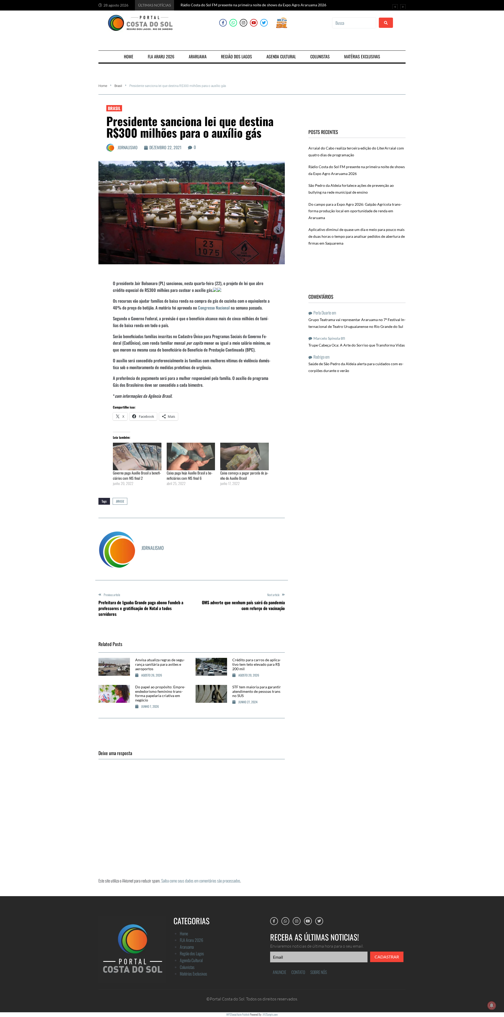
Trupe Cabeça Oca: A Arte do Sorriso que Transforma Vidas (356, 345)
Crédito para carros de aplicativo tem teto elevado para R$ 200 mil (256, 664)
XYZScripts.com (270, 1014)
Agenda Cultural (191, 960)
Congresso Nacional (214, 307)
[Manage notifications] (491, 1005)
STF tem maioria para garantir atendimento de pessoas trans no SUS (256, 691)
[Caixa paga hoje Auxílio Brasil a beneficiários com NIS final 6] (191, 456)
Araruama (187, 947)
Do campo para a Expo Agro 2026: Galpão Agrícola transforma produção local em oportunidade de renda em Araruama (355, 211)
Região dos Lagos (192, 953)
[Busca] (354, 22)
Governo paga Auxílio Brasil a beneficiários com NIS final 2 (137, 475)
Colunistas (187, 967)
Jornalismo (128, 147)
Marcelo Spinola (326, 338)
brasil (120, 501)
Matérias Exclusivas (193, 973)
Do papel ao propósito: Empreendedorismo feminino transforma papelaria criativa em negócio (160, 693)
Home (102, 86)
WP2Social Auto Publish (237, 1014)
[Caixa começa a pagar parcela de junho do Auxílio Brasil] (244, 456)
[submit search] (386, 23)
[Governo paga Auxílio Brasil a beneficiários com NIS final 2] (137, 456)
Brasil (118, 86)
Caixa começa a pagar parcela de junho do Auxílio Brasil (244, 475)
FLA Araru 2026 (191, 940)
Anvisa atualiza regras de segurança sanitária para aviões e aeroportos (160, 664)
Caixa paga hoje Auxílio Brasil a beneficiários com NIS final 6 (189, 475)
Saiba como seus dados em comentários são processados (200, 880)
